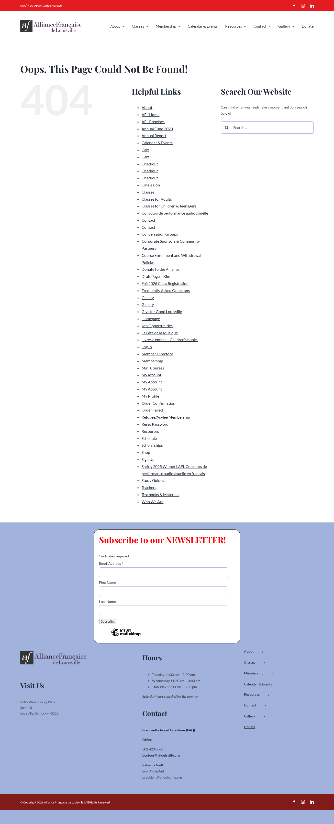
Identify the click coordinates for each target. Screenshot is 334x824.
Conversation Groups (160, 234)
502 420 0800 (152, 749)
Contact (148, 220)
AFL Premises (153, 121)
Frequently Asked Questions (166, 290)
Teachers (149, 487)
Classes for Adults (157, 199)
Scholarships (152, 445)
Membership (152, 360)
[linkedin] (312, 6)
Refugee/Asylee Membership (166, 417)
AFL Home (150, 114)
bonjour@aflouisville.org (161, 755)
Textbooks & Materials (160, 494)
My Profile (150, 396)
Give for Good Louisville (162, 311)
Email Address (111, 563)
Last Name (107, 602)
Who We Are (152, 501)
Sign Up (148, 459)
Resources (150, 431)
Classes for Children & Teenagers (169, 206)
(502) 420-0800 (30, 5)
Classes (148, 192)
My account (151, 374)
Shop (146, 452)
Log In (147, 346)
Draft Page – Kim (156, 276)
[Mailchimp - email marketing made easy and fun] (126, 636)
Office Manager (53, 5)
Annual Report (154, 135)
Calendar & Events (157, 142)
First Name (107, 583)
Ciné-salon (151, 185)
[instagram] (303, 6)
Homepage (151, 318)
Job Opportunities (157, 325)
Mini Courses (153, 368)
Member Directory (157, 353)
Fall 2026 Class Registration (165, 283)
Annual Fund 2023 (157, 128)
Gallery (148, 297)
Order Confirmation (158, 403)
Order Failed (152, 410)
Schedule (149, 438)
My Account (152, 381)
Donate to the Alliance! (161, 269)
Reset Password (155, 424)
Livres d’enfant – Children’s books (170, 339)
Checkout (150, 164)
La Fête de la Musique (160, 332)
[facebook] (294, 6)
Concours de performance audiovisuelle (175, 213)
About (147, 107)
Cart (145, 149)
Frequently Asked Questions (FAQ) (168, 730)
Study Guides (153, 480)
